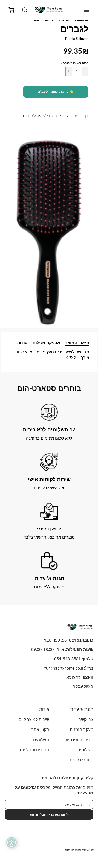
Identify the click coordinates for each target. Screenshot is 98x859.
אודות (22, 342)
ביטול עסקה (83, 686)
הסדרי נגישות (81, 759)
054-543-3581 (67, 658)
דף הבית (80, 115)
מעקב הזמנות (81, 729)
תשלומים (41, 739)
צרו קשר (86, 719)
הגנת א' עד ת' (81, 709)
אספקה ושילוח (46, 342)
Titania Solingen (76, 39)
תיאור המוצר (77, 342)
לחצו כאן (72, 677)
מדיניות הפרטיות (78, 739)
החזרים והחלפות (34, 749)
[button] (55, 92)
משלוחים (85, 749)
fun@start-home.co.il (63, 667)
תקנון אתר (40, 729)
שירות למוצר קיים (34, 719)
